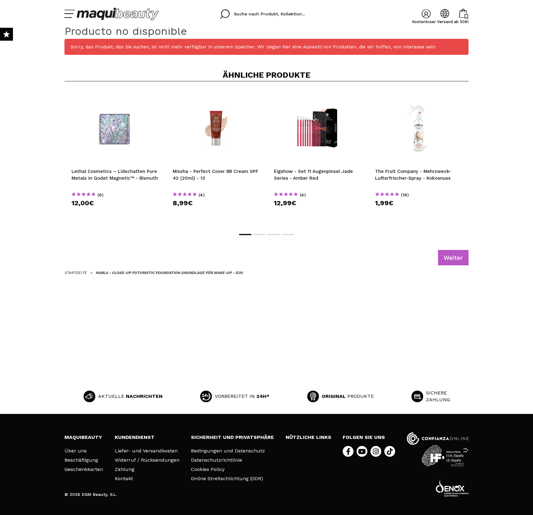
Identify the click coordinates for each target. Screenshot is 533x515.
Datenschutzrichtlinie (216, 460)
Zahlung (124, 469)
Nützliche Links (308, 437)
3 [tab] (273, 234)
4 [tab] (288, 234)
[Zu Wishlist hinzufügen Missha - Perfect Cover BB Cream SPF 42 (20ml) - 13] (216, 96)
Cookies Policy (208, 469)
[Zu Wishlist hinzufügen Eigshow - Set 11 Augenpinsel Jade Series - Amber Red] (317, 96)
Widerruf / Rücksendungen (147, 460)
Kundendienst (135, 437)
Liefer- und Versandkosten (146, 450)
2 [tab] (259, 234)
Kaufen (115, 214)
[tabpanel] (115, 156)
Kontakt (124, 478)
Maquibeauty (83, 437)
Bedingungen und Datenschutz (228, 450)
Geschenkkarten (83, 469)
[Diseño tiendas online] (452, 488)
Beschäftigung (81, 460)
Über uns (75, 450)
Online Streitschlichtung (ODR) (227, 478)
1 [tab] (245, 234)
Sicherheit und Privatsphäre (232, 437)
